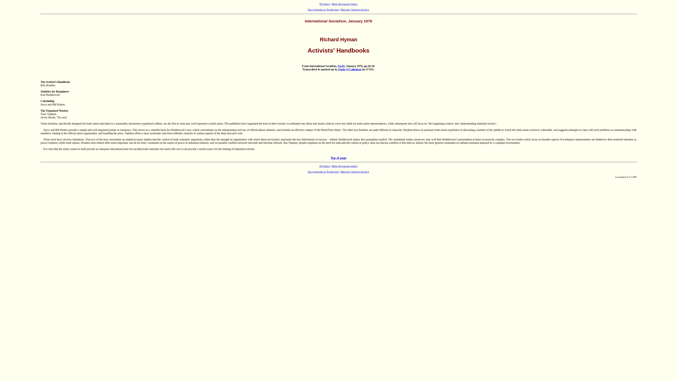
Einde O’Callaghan (349, 69)
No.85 (341, 66)
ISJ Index (324, 4)
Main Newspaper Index (345, 4)
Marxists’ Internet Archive (355, 9)
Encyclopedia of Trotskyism (323, 9)
